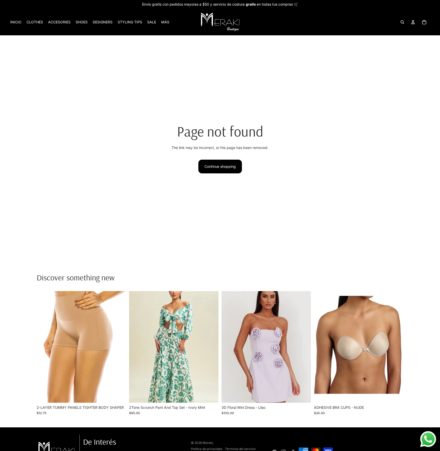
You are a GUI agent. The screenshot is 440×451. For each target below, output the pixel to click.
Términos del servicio (240, 449)
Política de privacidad (206, 449)
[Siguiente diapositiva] (118, 347)
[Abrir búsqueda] (402, 22)
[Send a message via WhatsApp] (428, 439)
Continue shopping (220, 166)
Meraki (208, 443)
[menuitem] (165, 22)
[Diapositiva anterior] (44, 347)
